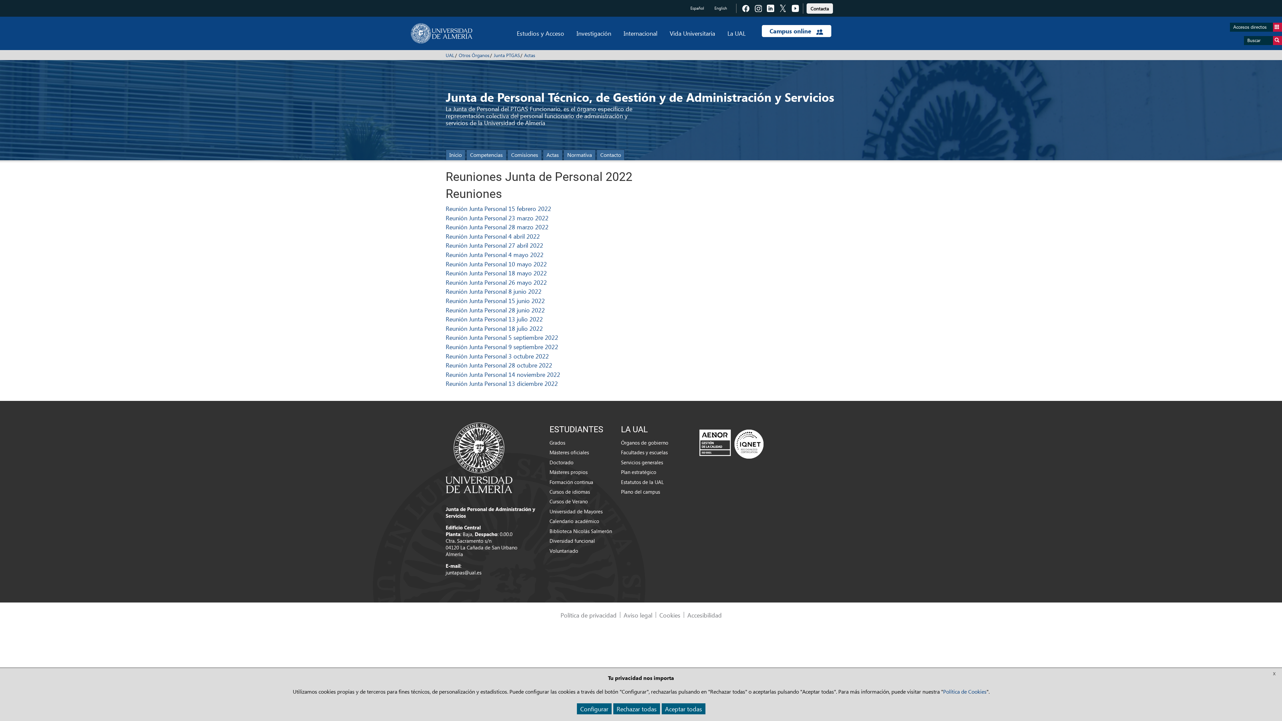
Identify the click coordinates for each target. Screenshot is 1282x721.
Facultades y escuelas (644, 452)
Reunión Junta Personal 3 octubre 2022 (497, 356)
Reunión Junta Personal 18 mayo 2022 (496, 273)
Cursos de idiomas (570, 491)
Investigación (594, 33)
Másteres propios (569, 472)
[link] (820, 7)
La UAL (736, 33)
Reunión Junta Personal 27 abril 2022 (494, 245)
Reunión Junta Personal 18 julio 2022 (494, 328)
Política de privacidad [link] (589, 615)
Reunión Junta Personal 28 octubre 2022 (499, 365)
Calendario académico (574, 521)
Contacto (610, 154)
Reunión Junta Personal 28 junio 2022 (495, 310)
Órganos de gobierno (644, 442)
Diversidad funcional (572, 540)
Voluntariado (564, 550)
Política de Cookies (965, 691)
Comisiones (524, 154)
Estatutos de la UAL (642, 482)
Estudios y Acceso (540, 33)
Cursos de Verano (569, 501)
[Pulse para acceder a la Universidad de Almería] (479, 457)
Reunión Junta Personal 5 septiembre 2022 (502, 337)
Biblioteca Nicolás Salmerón (581, 531)
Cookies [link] (669, 615)
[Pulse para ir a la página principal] (441, 33)
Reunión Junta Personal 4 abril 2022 (493, 236)
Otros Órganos (474, 55)
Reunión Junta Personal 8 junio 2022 (494, 291)
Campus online (791, 31)
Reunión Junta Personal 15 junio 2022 (495, 300)
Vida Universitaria (692, 33)
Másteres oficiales (569, 452)
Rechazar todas (637, 709)
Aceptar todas (683, 709)
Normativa (579, 154)
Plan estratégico (638, 472)
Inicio (455, 154)
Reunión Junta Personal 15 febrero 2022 (498, 208)
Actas (529, 55)
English (720, 8)
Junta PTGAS (507, 55)
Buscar (1254, 40)
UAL (450, 55)
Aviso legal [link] (638, 615)
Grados (557, 442)
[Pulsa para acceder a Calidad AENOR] (731, 444)
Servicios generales (642, 462)
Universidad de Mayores (576, 511)
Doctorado (562, 462)
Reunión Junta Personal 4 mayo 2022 (495, 254)
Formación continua (571, 482)
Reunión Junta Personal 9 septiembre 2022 (502, 346)
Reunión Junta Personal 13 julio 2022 (494, 319)
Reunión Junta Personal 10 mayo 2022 (496, 264)
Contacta (820, 8)
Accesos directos (1250, 27)
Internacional (640, 33)
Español (697, 8)
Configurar (594, 709)
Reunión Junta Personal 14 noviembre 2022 (503, 374)
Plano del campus (640, 491)
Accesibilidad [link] (704, 615)
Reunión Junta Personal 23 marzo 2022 (497, 218)
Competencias (486, 154)
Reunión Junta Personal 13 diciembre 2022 (502, 383)
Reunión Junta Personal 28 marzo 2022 (497, 227)
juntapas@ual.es (463, 572)
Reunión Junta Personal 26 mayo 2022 (496, 282)
